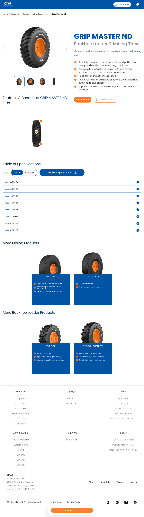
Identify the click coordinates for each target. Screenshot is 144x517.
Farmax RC (72, 403)
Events (120, 482)
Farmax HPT (21, 403)
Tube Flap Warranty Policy (123, 449)
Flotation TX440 (123, 413)
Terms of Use (56, 502)
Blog (91, 482)
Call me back (82, 99)
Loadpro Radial (21, 439)
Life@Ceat (72, 439)
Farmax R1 (21, 423)
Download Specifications (60, 172)
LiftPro (21, 449)
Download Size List (107, 99)
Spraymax (72, 398)
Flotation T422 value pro (123, 418)
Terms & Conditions (123, 439)
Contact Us (70, 510)
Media (134, 482)
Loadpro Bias (21, 444)
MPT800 (21, 460)
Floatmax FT (123, 398)
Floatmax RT (123, 403)
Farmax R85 (21, 418)
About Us (105, 482)
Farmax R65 (21, 408)
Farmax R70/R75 (21, 413)
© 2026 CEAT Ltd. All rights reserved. (24, 502)
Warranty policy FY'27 (123, 444)
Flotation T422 (123, 408)
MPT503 (21, 465)
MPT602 (21, 454)
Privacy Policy (73, 502)
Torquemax (21, 398)
